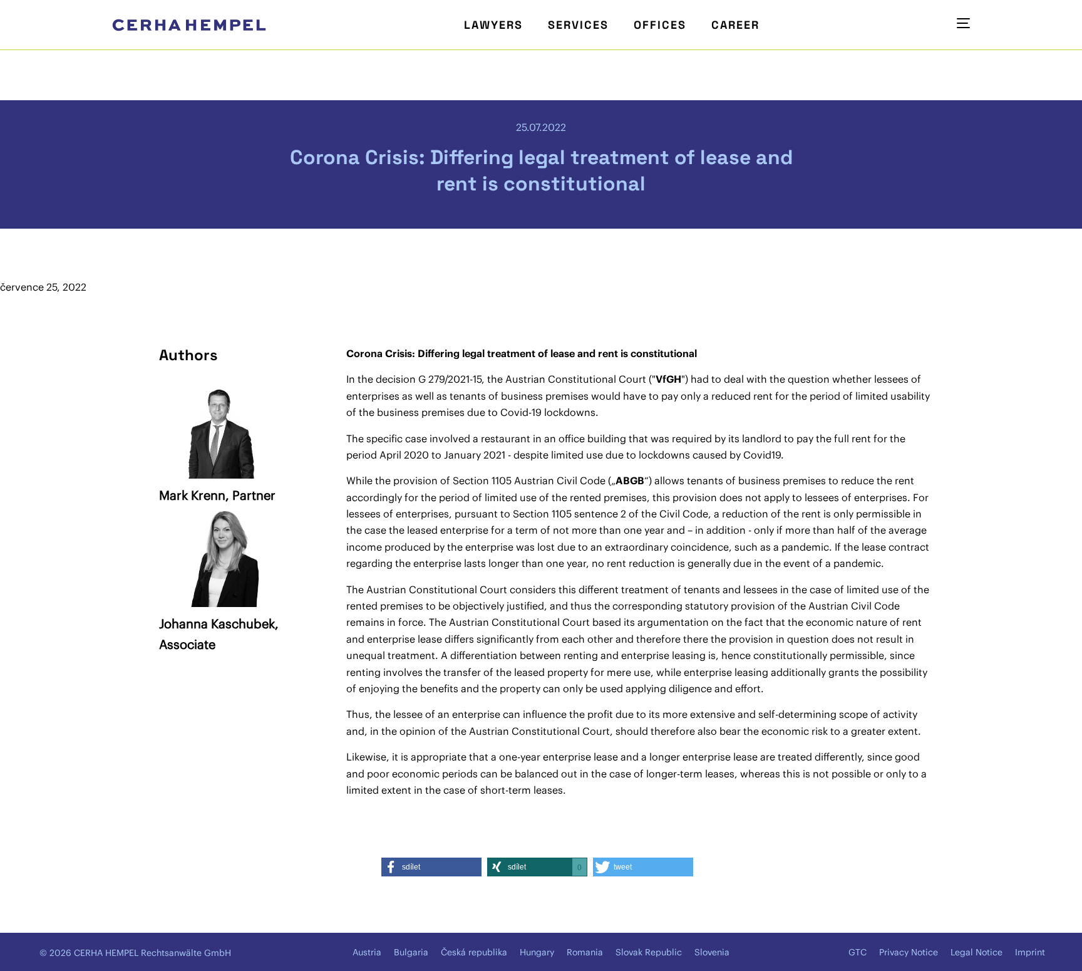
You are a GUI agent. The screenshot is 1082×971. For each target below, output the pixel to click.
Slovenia (711, 952)
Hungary (537, 952)
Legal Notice (976, 952)
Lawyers (493, 25)
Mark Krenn (192, 495)
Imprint (1030, 952)
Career (735, 25)
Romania (585, 952)
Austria (367, 952)
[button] (431, 867)
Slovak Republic (649, 952)
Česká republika (474, 952)
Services (578, 25)
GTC (857, 952)
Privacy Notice (908, 952)
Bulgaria (411, 952)
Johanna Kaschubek (217, 623)
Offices (660, 25)
